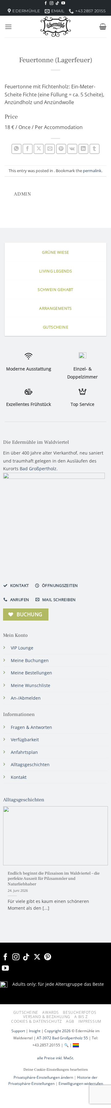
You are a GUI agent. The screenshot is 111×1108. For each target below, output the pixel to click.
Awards (50, 1012)
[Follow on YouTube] (63, 3)
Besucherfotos (79, 1012)
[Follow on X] (37, 957)
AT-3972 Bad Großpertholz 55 (62, 1038)
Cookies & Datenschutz (36, 1021)
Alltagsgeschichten (23, 800)
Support (18, 1031)
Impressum (89, 1021)
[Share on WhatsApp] (16, 149)
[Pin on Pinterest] (61, 149)
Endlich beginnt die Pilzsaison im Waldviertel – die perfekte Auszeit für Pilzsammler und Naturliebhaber (54, 879)
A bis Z (81, 1016)
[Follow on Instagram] (51, 3)
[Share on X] (39, 149)
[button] (8, 26)
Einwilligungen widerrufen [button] (81, 1083)
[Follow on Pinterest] (47, 957)
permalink (92, 170)
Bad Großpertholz (38, 468)
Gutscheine (25, 1012)
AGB (70, 1021)
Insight (34, 1031)
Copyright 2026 (57, 1031)
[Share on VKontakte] (72, 149)
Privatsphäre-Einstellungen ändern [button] (43, 1077)
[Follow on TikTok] (57, 3)
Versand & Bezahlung (46, 1016)
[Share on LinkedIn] (83, 149)
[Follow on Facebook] (45, 3)
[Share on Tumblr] (94, 149)
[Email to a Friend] (50, 149)
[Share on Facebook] (28, 149)
